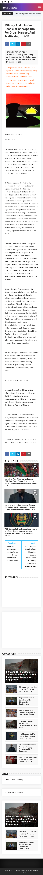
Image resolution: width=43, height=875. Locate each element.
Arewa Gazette (9, 7)
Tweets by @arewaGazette (14, 792)
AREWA (8, 779)
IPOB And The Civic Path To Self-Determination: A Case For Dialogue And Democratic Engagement (20, 83)
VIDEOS (20, 779)
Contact (25, 873)
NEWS (37, 14)
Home (17, 873)
